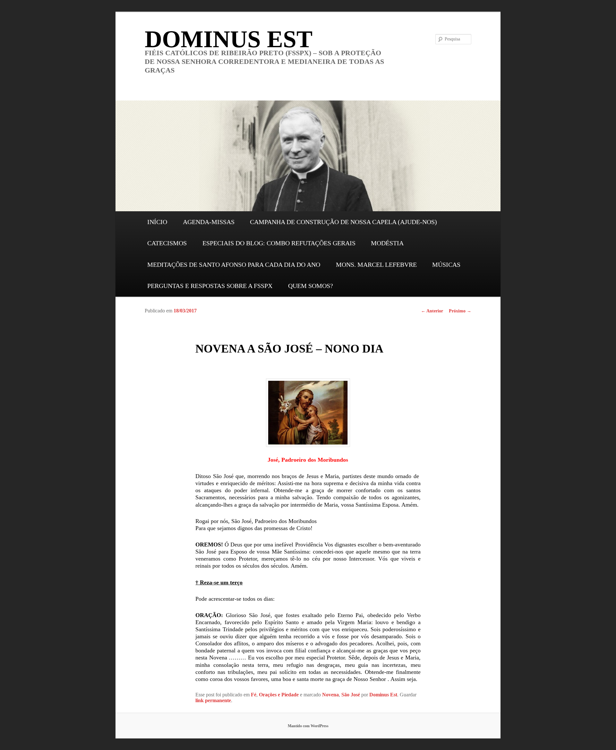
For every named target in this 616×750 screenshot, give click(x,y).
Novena (330, 694)
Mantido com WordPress (308, 726)
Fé (253, 694)
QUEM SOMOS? (310, 285)
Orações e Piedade (279, 694)
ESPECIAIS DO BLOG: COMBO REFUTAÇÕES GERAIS (278, 243)
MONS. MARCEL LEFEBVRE (376, 264)
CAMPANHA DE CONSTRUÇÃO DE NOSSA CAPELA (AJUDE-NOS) (343, 221)
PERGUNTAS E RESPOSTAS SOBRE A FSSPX (209, 285)
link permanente (213, 700)
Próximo (460, 311)
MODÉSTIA (387, 243)
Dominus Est (383, 694)
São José (350, 694)
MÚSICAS (446, 264)
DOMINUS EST (228, 39)
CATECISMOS (167, 243)
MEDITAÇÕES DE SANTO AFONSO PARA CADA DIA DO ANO (233, 264)
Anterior (432, 311)
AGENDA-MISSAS (209, 221)
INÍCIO (157, 221)
